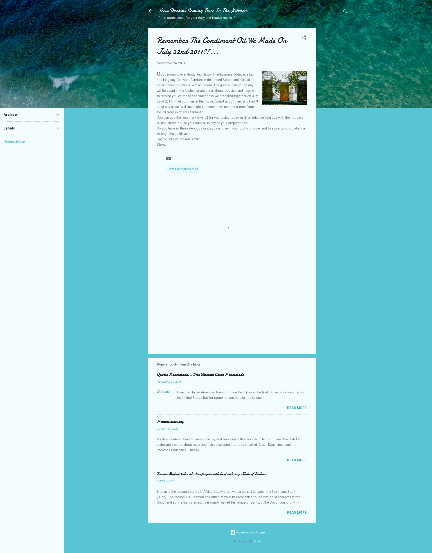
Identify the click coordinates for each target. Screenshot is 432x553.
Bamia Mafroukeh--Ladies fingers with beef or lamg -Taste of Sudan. (212, 474)
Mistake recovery (170, 421)
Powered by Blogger (251, 532)
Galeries (257, 541)
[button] (304, 38)
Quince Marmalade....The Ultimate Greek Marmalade (200, 374)
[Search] (345, 12)
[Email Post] (168, 160)
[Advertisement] (333, 99)
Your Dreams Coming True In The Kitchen (203, 10)
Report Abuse (14, 142)
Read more (297, 408)
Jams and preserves (183, 169)
